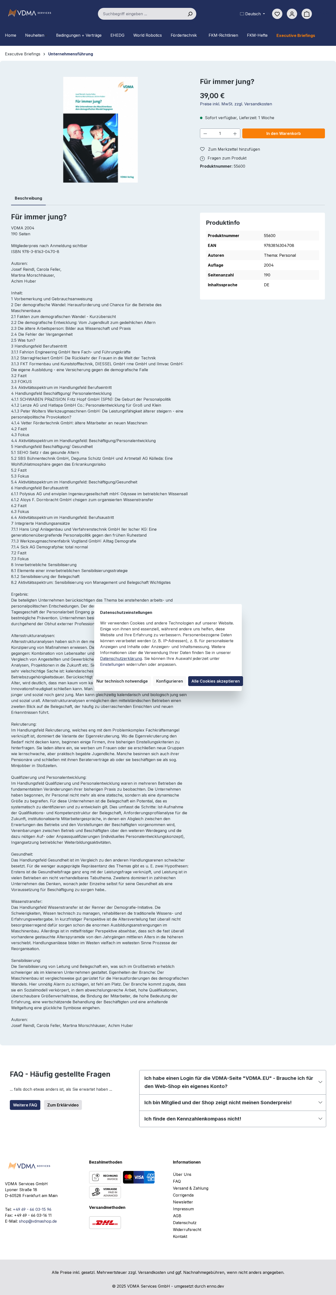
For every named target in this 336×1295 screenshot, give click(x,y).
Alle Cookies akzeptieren (215, 681)
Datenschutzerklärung (121, 658)
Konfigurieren (169, 681)
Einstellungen (112, 664)
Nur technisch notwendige (122, 681)
